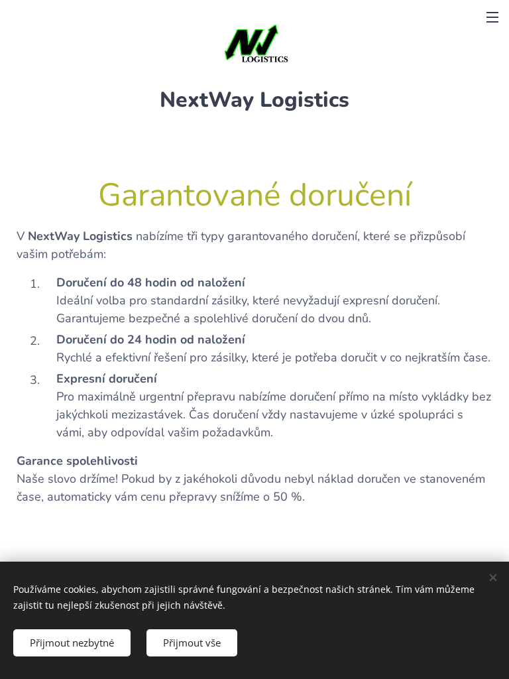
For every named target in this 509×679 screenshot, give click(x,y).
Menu (492, 16)
